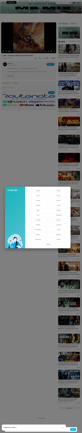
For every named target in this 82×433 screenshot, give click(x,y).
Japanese (58, 225)
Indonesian (59, 215)
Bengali (38, 225)
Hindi (38, 210)
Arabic (58, 190)
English (38, 190)
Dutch (38, 195)
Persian (38, 234)
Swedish (58, 234)
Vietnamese (38, 239)
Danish (58, 239)
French (58, 195)
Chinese (59, 210)
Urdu (38, 215)
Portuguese (38, 229)
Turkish (58, 205)
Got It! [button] (73, 429)
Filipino (48, 244)
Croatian (38, 220)
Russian (59, 200)
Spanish (38, 205)
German (38, 200)
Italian (58, 229)
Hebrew (59, 220)
